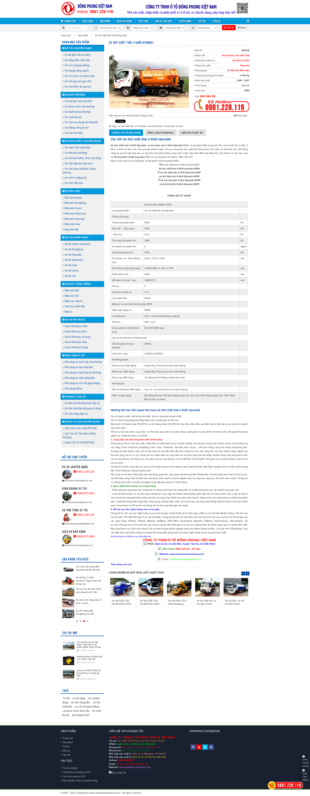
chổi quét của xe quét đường (220, 459)
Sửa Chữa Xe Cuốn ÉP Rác (80, 428)
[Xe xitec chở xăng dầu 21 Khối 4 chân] (68, 602)
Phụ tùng (144, 21)
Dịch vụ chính (124, 21)
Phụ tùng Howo (73, 388)
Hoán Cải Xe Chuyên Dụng (82, 421)
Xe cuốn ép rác (73, 117)
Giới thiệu (87, 21)
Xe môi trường (75, 94)
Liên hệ (217, 21)
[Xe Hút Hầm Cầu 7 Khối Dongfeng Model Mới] (179, 587)
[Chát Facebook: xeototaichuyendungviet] (305, 761)
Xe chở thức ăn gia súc (77, 86)
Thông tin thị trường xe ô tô (76, 772)
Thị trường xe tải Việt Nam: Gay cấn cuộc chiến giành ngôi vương (89, 644)
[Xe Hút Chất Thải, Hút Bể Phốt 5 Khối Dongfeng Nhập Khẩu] (151, 587)
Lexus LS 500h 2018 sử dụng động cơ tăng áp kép (89, 673)
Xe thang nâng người (76, 70)
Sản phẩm (105, 21)
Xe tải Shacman (73, 259)
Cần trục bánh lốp (74, 306)
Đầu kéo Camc (73, 208)
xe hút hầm (140, 126)
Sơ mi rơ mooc (75, 319)
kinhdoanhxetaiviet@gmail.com (78, 502)
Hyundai (244, 65)
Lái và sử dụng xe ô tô (73, 776)
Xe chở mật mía (73, 183)
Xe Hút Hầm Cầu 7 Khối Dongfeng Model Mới (177, 603)
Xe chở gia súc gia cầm (78, 81)
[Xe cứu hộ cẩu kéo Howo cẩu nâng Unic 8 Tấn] (68, 591)
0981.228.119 (85, 471)
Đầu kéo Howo (73, 197)
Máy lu (68, 311)
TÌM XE (230, 27)
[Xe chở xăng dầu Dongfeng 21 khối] (68, 613)
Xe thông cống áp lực (76, 127)
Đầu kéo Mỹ (71, 229)
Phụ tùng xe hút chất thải (78, 367)
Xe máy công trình (78, 284)
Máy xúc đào (71, 290)
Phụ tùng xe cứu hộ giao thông (82, 383)
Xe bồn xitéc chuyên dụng (83, 141)
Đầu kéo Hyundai (74, 218)
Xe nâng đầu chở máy (77, 60)
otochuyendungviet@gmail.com (78, 481)
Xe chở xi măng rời (75, 177)
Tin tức (202, 21)
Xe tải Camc (71, 270)
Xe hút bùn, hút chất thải (235, 55)
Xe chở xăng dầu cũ (76, 413)
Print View (241, 115)
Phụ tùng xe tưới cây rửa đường (83, 362)
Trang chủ (69, 21)
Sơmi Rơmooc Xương (77, 337)
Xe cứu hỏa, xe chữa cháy (79, 76)
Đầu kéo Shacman (75, 213)
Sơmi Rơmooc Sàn (75, 342)
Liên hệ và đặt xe (192, 132)
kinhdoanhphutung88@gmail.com (79, 524)
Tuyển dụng (185, 21)
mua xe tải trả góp (158, 513)
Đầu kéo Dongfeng (75, 203)
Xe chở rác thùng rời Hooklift (81, 122)
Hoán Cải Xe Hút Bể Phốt (79, 442)
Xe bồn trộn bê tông (75, 152)
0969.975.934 (85, 493)
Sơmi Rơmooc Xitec (76, 326)
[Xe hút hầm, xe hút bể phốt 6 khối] (236, 587)
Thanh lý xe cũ (75, 396)
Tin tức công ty (70, 768)
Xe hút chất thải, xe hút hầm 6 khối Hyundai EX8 (206, 603)
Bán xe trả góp (163, 21)
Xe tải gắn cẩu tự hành (77, 54)
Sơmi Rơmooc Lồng (76, 347)
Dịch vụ (66, 750)
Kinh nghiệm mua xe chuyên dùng (79, 780)
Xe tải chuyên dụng (78, 48)
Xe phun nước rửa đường (79, 106)
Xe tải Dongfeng (73, 249)
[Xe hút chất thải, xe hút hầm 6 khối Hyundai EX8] (207, 587)
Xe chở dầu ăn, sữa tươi (78, 163)
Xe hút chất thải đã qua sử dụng (82, 408)
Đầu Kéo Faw (72, 224)
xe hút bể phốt (154, 126)
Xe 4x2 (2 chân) (240, 60)
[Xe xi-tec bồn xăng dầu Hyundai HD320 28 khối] (68, 569)
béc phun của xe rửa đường (159, 459)
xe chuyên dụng (177, 431)
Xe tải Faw (70, 265)
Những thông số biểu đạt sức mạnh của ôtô (89, 657)
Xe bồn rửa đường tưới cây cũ (82, 403)
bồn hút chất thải (162, 395)
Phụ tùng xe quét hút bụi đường (82, 372)
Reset (243, 27)
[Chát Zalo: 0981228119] (305, 775)
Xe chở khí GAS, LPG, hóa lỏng (82, 158)
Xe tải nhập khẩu (76, 237)
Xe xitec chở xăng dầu (77, 147)
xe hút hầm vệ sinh (173, 126)
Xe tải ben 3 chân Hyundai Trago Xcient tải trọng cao (88, 580)
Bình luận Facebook (161, 132)
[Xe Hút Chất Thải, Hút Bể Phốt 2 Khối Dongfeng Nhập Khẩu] (122, 587)
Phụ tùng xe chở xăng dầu (79, 378)
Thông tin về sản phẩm (126, 132)
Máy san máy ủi (73, 301)
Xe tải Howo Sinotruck (77, 244)
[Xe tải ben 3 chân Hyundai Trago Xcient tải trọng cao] (68, 580)
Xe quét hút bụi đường (77, 111)
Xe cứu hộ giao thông (76, 65)
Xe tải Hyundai (73, 254)
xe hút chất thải (125, 126)
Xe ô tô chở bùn (73, 133)
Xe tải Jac (70, 275)
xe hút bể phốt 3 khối (127, 337)
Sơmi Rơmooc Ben (75, 331)
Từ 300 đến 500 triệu (238, 70)
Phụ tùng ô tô (75, 355)
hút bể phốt (167, 210)
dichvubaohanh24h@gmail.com (78, 545)
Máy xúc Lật (71, 295)
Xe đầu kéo (72, 191)
